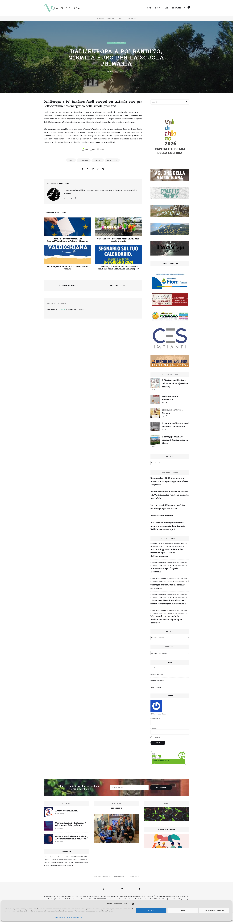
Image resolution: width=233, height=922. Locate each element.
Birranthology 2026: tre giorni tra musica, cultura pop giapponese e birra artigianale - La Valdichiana (168, 545)
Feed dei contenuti (156, 674)
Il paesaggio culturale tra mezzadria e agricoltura (169, 584)
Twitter (71, 198)
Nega (183, 910)
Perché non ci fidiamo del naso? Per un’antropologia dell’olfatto (167, 507)
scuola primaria (112, 160)
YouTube (127, 889)
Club (165, 8)
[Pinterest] (92, 168)
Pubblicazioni (131, 18)
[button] (133, 904)
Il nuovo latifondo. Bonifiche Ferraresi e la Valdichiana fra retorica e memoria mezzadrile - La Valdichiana (168, 564)
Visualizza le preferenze (214, 910)
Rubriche (111, 18)
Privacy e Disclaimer (61, 917)
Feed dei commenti (157, 680)
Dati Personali (120, 877)
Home (148, 8)
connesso (61, 309)
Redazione (110, 71)
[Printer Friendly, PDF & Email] (93, 149)
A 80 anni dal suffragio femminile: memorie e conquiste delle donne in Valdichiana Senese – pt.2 (167, 525)
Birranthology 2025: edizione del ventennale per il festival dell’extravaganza (166, 552)
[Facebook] (82, 168)
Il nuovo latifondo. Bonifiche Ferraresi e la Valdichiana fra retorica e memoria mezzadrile (169, 494)
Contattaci (134, 877)
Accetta (151, 910)
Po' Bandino (97, 160)
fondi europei (83, 160)
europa (71, 160)
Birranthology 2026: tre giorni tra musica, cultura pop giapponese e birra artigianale (169, 481)
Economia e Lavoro (116, 43)
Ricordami (156, 737)
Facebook (75, 198)
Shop (157, 8)
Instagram (110, 889)
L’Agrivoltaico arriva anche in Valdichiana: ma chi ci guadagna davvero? (166, 619)
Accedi (152, 668)
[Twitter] (87, 168)
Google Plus (68, 198)
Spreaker (145, 889)
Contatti (176, 8)
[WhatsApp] (98, 168)
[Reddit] (103, 168)
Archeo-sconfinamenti (161, 515)
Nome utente (155, 718)
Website (64, 198)
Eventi (120, 18)
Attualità (100, 18)
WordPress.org (155, 687)
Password (153, 728)
